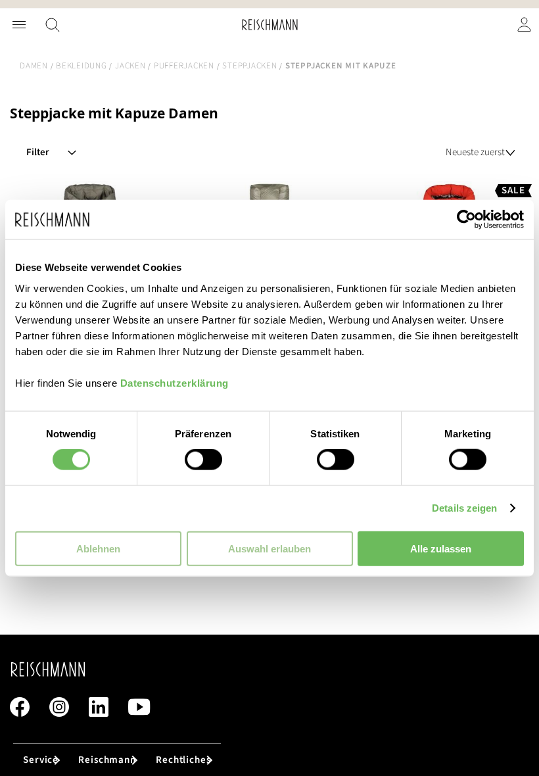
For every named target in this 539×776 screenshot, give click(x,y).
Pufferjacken (184, 66)
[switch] (203, 461)
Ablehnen (98, 548)
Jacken (130, 66)
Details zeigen (464, 508)
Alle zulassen (440, 548)
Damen (34, 66)
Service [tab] (41, 760)
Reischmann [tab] (107, 760)
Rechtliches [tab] (183, 760)
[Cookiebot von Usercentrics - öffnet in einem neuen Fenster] (466, 220)
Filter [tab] (37, 152)
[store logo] (270, 25)
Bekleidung (81, 66)
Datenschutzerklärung (174, 382)
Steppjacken (249, 66)
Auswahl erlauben (269, 548)
